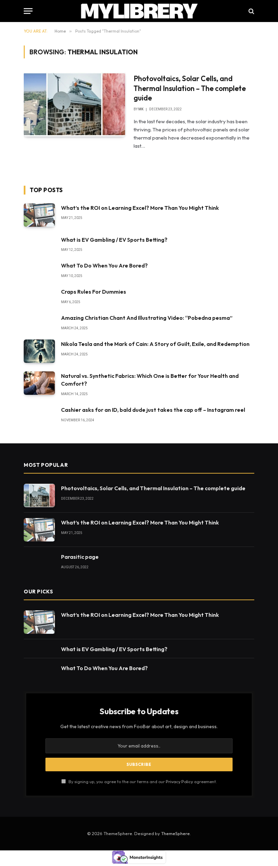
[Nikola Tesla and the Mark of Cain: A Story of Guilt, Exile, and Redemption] (39, 351)
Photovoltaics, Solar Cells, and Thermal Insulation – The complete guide (190, 88)
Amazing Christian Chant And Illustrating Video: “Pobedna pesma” (147, 317)
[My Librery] (139, 11)
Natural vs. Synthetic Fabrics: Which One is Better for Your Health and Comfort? (150, 379)
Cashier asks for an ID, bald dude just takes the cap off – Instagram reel (153, 409)
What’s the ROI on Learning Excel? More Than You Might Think (140, 207)
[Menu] (28, 11)
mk (140, 109)
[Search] (250, 11)
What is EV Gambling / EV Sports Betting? (114, 239)
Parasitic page (80, 556)
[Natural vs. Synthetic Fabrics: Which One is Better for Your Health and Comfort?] (39, 383)
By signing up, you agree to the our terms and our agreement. (142, 781)
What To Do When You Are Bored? (104, 265)
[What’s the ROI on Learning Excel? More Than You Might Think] (39, 215)
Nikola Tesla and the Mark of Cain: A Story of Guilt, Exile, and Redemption (155, 343)
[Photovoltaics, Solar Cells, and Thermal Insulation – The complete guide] (74, 104)
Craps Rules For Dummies (93, 291)
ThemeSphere (175, 833)
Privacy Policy (179, 781)
